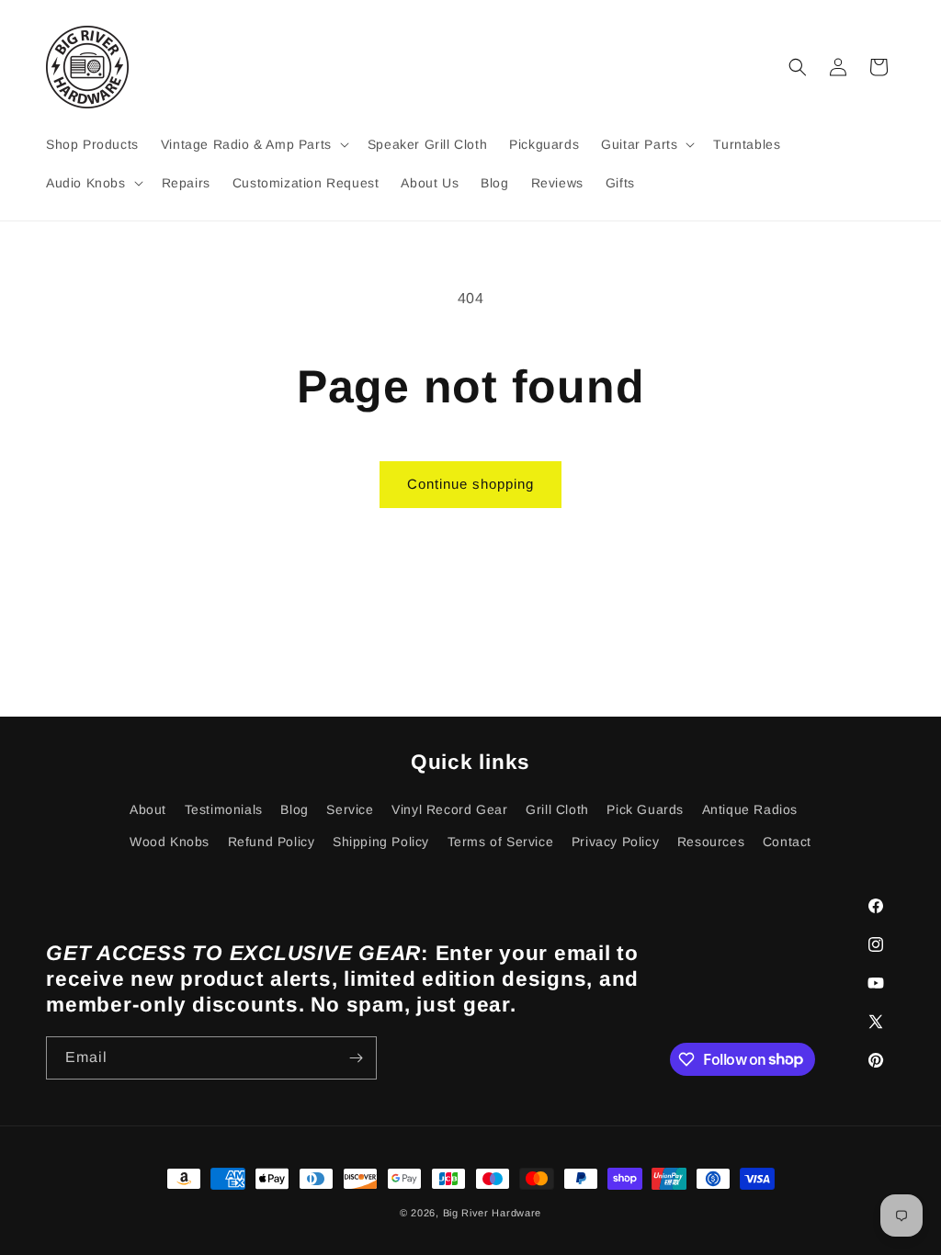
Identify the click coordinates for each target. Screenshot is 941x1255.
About (148, 809)
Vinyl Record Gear (449, 809)
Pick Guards (645, 809)
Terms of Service (501, 841)
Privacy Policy (615, 841)
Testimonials (224, 809)
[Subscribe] (355, 1058)
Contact (787, 841)
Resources (710, 841)
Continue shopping (470, 484)
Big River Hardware (492, 1212)
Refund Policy (271, 841)
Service (349, 809)
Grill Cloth (557, 809)
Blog (294, 809)
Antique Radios (750, 809)
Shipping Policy (381, 841)
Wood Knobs (170, 841)
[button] (253, 144)
